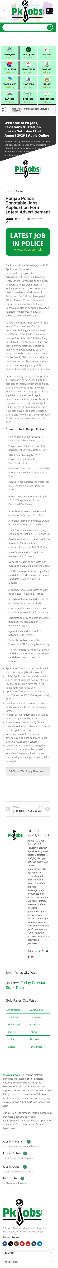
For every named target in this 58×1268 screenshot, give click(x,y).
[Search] (50, 27)
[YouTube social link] (22, 1243)
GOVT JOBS (47, 69)
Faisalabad (13, 1017)
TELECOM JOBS (47, 99)
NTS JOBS (47, 54)
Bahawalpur (36, 1009)
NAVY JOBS (28, 84)
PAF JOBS (47, 84)
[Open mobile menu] (4, 11)
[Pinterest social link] (28, 1243)
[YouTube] (32, 957)
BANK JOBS (9, 54)
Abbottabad (13, 1009)
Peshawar (35, 1039)
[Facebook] (39, 951)
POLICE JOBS (10, 69)
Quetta (11, 1046)
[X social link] (10, 1243)
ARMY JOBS (28, 54)
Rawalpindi (36, 1046)
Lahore (33, 1031)
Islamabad (35, 1024)
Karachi (11, 1031)
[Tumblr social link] (33, 1243)
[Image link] (22, 1212)
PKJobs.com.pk (11, 1074)
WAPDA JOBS (9, 84)
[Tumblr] (28, 957)
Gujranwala (36, 1017)
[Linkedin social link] (39, 1243)
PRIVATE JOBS (28, 69)
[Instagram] (43, 951)
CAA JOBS (9, 99)
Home (9, 191)
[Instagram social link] (16, 1243)
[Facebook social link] (4, 1243)
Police (19, 191)
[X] (47, 951)
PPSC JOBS (28, 99)
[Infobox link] (16, 1142)
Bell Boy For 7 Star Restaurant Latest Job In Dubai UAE (30, 110)
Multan (11, 1039)
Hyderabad (13, 1024)
